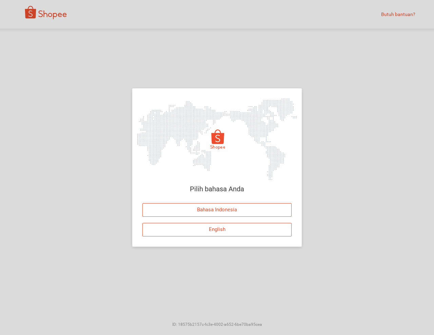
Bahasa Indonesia (217, 210)
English (217, 229)
